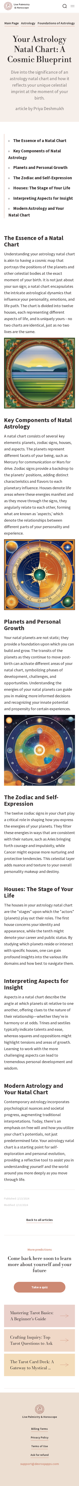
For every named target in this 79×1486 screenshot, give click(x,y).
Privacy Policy (39, 1437)
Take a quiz (39, 1287)
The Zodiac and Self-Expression (42, 177)
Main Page (11, 23)
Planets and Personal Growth (40, 167)
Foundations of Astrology (56, 23)
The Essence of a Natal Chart (39, 140)
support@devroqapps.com (39, 1464)
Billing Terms (39, 1429)
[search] (64, 6)
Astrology (28, 23)
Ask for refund (40, 1455)
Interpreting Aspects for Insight (43, 198)
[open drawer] (72, 6)
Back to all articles (39, 1220)
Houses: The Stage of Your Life (41, 188)
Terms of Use (39, 1446)
